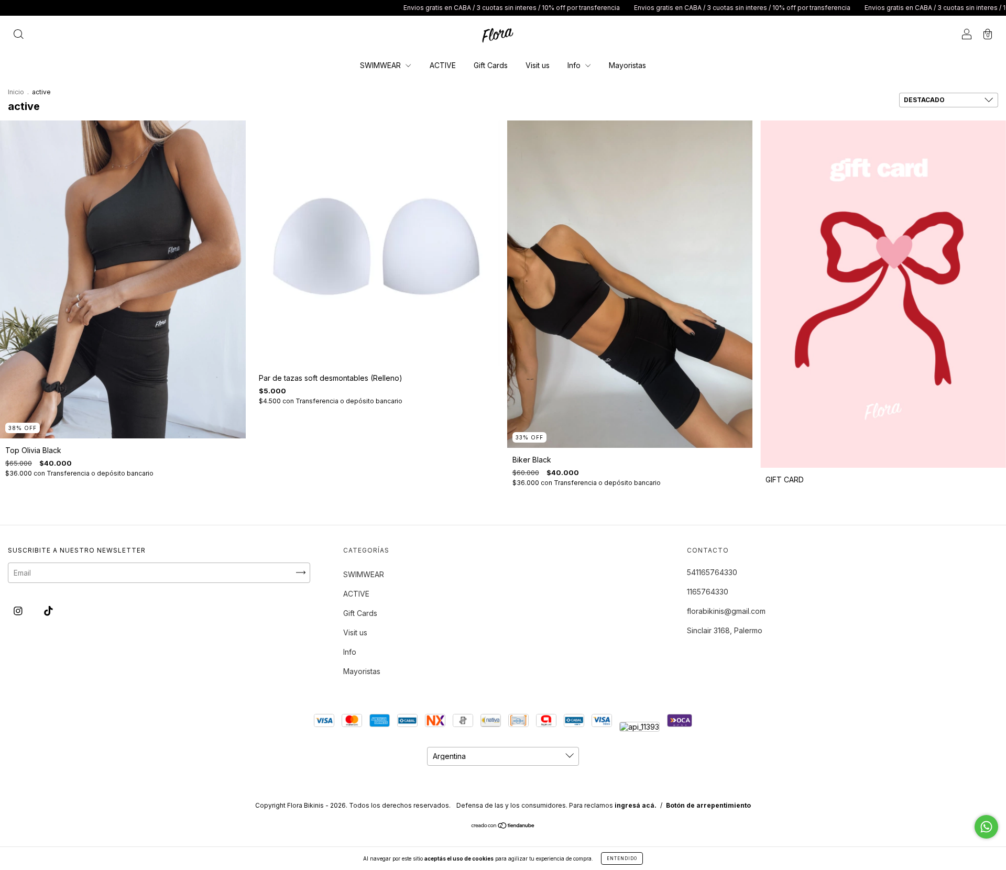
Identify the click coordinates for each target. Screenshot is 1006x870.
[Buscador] (18, 34)
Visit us (538, 65)
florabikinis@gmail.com (726, 611)
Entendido (622, 858)
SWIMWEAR (381, 65)
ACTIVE (443, 65)
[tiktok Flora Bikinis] (48, 610)
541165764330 (712, 572)
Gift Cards (491, 65)
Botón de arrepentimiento (708, 805)
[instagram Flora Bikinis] (19, 610)
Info (575, 65)
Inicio (16, 92)
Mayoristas (627, 65)
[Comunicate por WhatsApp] (986, 827)
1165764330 (707, 591)
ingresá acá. (636, 805)
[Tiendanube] (503, 826)
